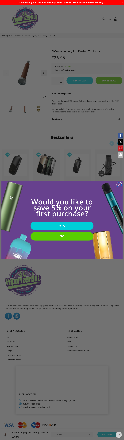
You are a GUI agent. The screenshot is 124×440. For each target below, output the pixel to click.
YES (62, 226)
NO (62, 236)
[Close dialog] (119, 184)
